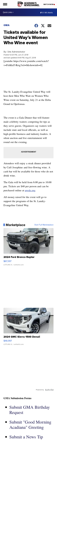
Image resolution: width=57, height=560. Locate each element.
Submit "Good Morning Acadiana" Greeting (30, 424)
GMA (7, 25)
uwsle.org (30, 190)
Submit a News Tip (26, 437)
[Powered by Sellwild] (49, 390)
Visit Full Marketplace (43, 225)
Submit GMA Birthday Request (29, 409)
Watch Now (48, 4)
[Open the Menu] (5, 4)
